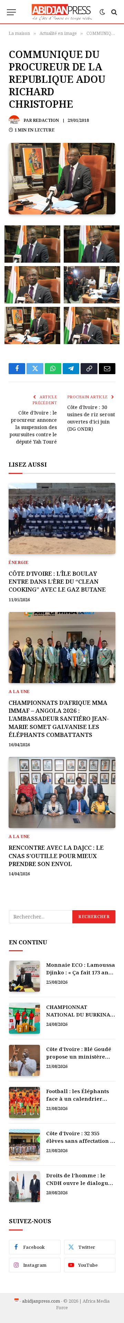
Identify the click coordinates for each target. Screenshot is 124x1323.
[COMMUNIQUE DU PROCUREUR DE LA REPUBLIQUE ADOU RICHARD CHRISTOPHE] (62, 178)
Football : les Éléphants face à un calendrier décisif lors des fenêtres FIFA (79, 1102)
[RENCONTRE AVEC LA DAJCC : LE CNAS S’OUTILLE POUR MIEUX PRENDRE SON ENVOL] (62, 792)
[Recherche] (113, 12)
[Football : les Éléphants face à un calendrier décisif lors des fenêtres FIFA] (24, 1102)
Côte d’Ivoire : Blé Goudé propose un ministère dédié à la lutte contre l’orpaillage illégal (78, 1059)
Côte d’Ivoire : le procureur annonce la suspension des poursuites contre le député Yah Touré (33, 427)
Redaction (46, 120)
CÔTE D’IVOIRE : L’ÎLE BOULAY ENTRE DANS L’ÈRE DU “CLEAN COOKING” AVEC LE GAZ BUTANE (57, 581)
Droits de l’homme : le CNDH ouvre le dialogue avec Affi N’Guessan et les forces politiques (78, 1186)
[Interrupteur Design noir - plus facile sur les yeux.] (102, 12)
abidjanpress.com (41, 1301)
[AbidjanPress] (62, 12)
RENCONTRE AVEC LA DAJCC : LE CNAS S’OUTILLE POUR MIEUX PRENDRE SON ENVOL (56, 855)
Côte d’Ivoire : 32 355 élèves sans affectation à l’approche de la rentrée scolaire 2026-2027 (80, 1144)
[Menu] (11, 12)
